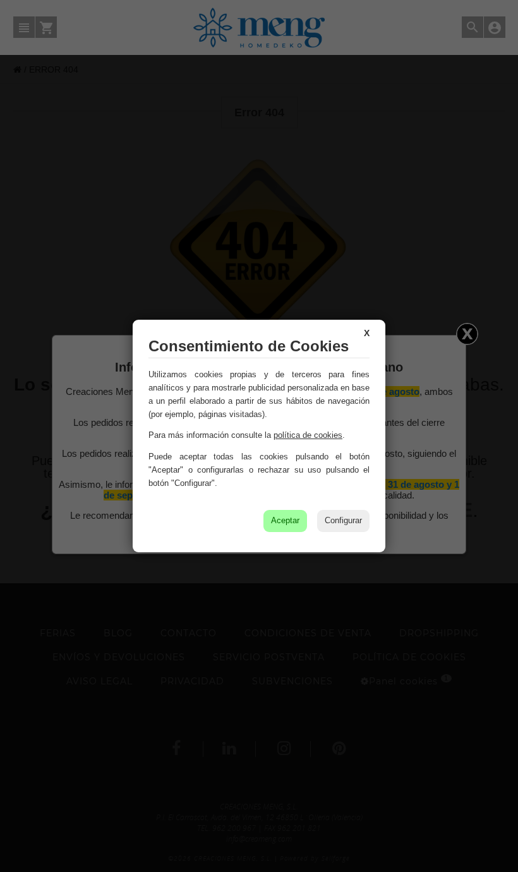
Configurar (343, 520)
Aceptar (285, 520)
